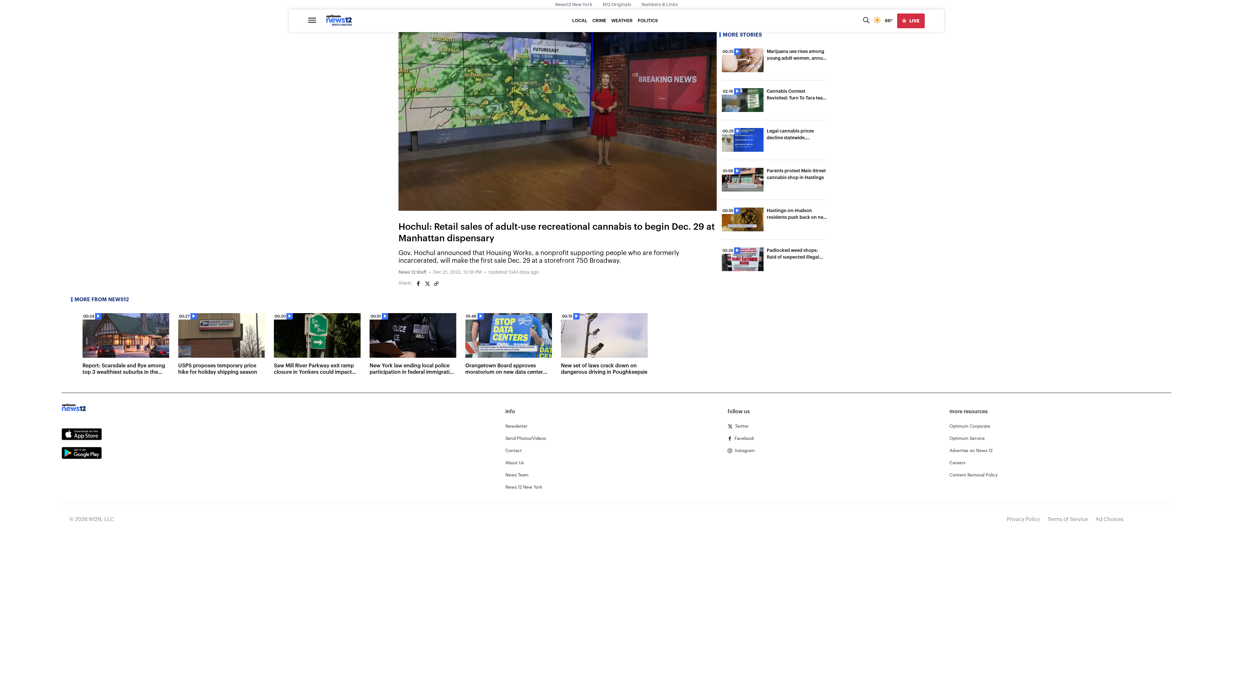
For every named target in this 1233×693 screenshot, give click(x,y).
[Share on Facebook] (418, 283)
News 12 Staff (412, 272)
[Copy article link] (436, 283)
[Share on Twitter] (427, 283)
